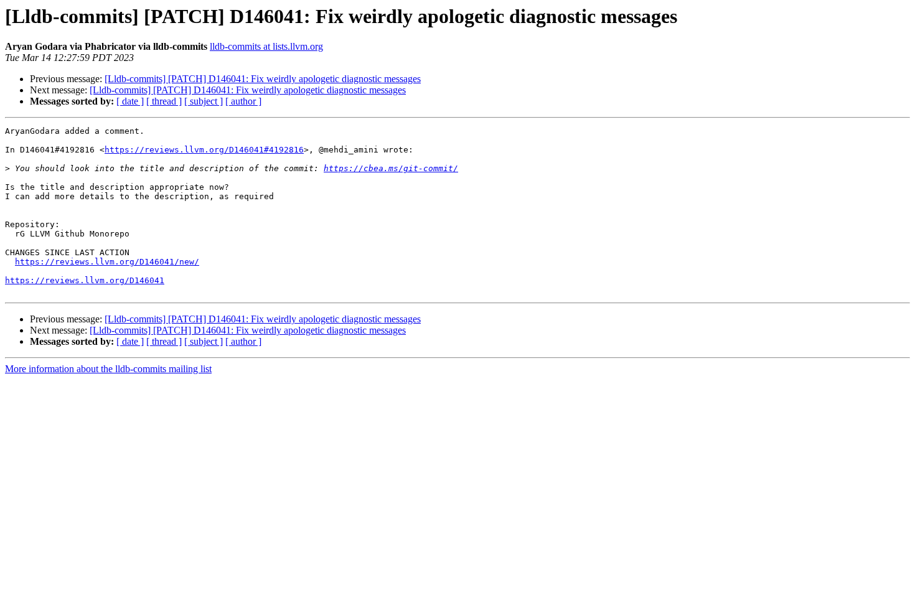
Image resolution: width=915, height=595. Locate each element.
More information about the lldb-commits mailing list (108, 368)
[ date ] (130, 101)
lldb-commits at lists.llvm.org (266, 46)
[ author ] (243, 101)
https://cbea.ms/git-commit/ (391, 168)
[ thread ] (164, 101)
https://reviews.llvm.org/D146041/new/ (107, 261)
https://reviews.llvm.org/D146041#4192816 (204, 149)
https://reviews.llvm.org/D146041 (84, 280)
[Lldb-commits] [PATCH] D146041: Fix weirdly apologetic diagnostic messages (263, 78)
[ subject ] (203, 101)
